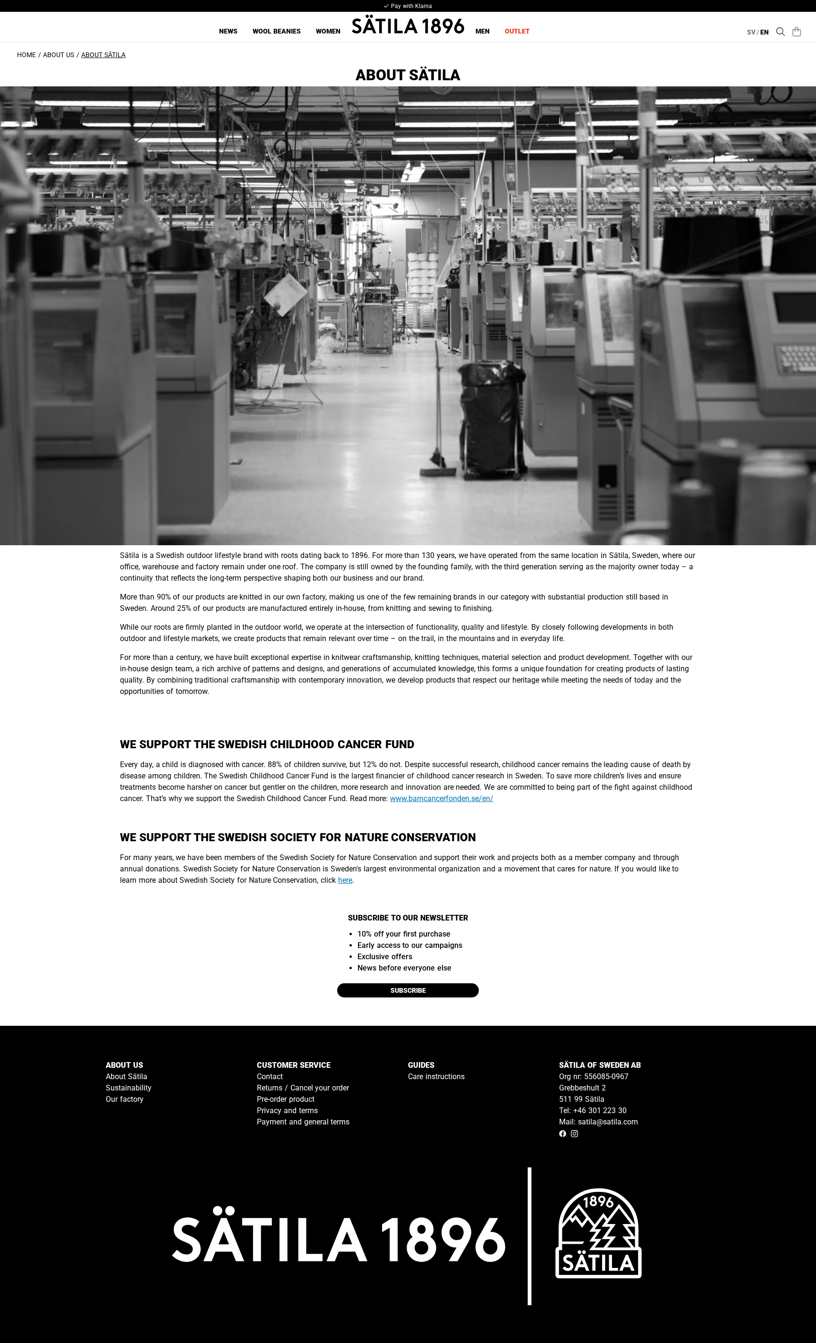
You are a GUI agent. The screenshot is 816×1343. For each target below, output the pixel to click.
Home (26, 55)
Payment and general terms (303, 1121)
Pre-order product (285, 1099)
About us (58, 55)
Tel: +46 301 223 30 (593, 1110)
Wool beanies (277, 31)
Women (328, 31)
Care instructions (436, 1076)
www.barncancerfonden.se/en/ (441, 798)
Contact (270, 1076)
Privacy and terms (287, 1110)
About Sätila (126, 1076)
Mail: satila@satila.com (598, 1121)
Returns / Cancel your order (303, 1087)
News (228, 31)
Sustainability (129, 1087)
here (345, 880)
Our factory (125, 1099)
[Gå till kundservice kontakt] (786, 1313)
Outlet (517, 31)
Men (483, 31)
